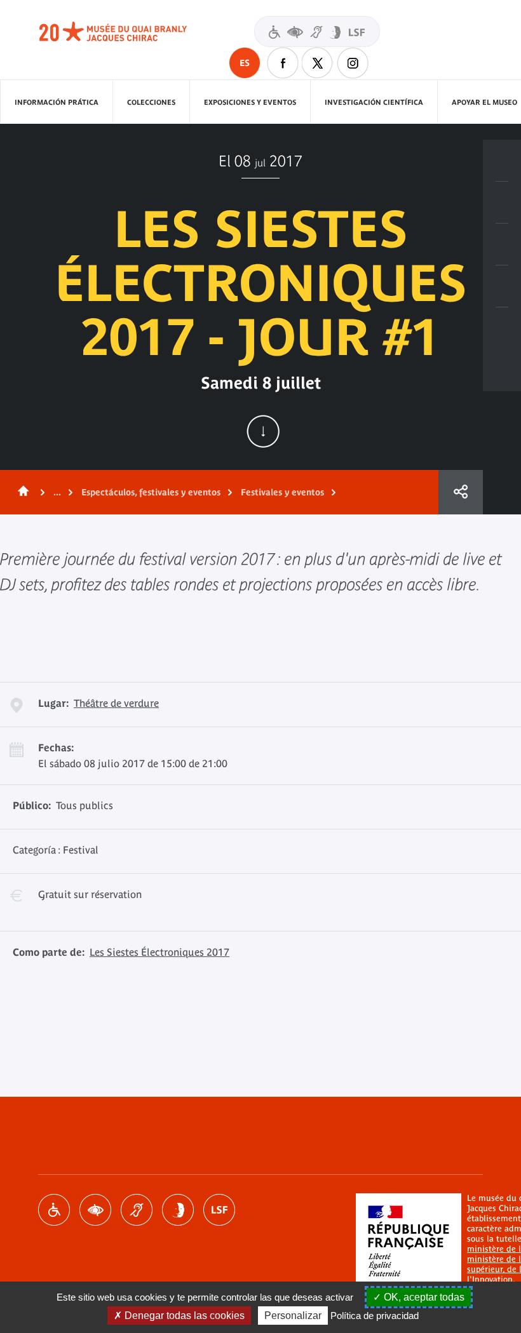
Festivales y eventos (282, 492)
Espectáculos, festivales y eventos (150, 492)
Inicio (21, 492)
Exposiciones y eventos (250, 102)
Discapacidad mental (178, 1210)
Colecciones (151, 102)
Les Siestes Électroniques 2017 (159, 952)
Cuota (460, 492)
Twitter (318, 63)
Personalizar (292, 1315)
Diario (502, 244)
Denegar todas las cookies (183, 1315)
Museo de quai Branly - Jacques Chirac (127, 32)
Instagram (353, 63)
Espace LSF (219, 1210)
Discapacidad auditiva (136, 1210)
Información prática (56, 102)
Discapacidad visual (95, 1210)
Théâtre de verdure (116, 703)
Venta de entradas (502, 161)
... (57, 492)
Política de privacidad (374, 1315)
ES (245, 63)
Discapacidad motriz (54, 1210)
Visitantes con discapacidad (317, 31)
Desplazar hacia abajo (263, 431)
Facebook (283, 63)
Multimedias (502, 286)
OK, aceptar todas (422, 1297)
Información (502, 203)
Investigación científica (374, 102)
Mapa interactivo (502, 328)
